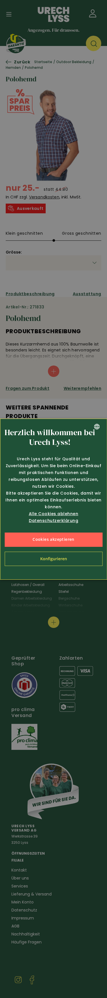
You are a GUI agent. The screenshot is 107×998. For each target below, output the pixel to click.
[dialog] (53, 499)
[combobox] (97, 426)
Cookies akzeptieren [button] (53, 539)
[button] (53, 559)
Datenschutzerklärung (53, 520)
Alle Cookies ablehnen (53, 514)
